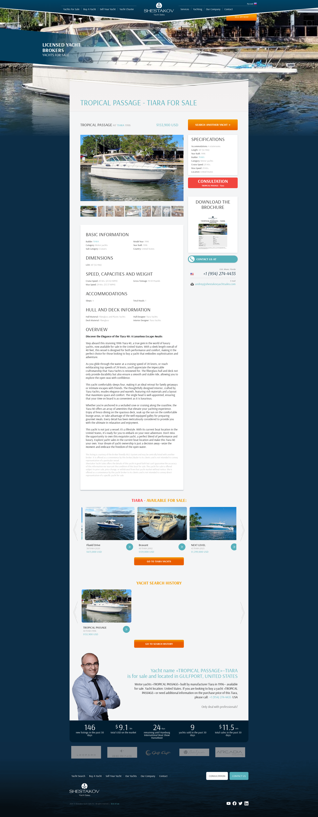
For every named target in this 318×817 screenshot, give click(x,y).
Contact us (239, 776)
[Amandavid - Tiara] (231, 546)
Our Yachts (131, 776)
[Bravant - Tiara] (126, 546)
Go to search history (159, 643)
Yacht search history (159, 583)
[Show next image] (174, 167)
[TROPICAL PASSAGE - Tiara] (126, 629)
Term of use (115, 804)
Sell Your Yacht (113, 776)
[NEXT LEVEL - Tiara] (178, 546)
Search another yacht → (212, 125)
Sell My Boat (241, 16)
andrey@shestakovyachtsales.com (215, 284)
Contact (163, 776)
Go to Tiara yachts (159, 561)
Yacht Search (78, 776)
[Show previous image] (90, 167)
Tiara (120, 125)
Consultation (217, 776)
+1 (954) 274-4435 (219, 273)
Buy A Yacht (95, 776)
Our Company (148, 776)
